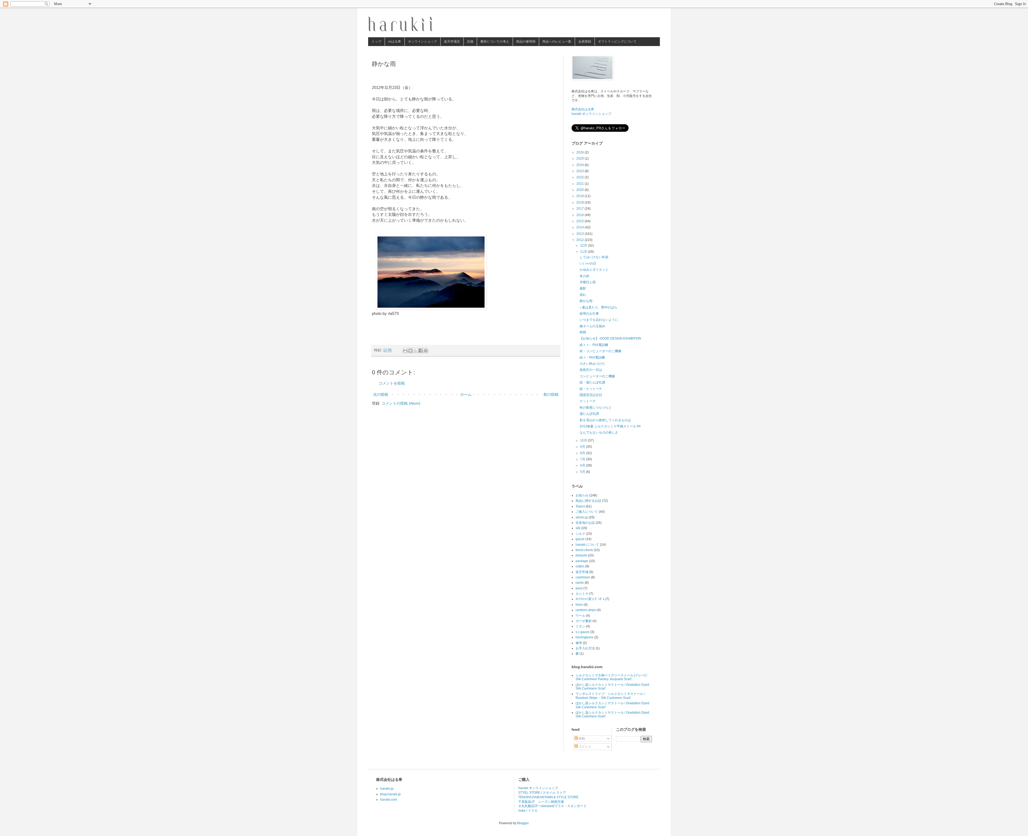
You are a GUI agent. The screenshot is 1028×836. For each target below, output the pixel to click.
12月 (584, 245)
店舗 (470, 41)
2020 (580, 190)
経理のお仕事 (589, 313)
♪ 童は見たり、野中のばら (598, 307)
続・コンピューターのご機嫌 (600, 351)
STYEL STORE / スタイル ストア (542, 792)
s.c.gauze (582, 632)
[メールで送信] (405, 350)
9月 (583, 447)
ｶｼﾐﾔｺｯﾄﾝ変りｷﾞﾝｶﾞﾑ (590, 599)
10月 (584, 440)
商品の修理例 (525, 41)
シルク (580, 534)
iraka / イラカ (528, 810)
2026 (580, 152)
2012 (580, 240)
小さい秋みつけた (592, 364)
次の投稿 (380, 394)
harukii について (587, 545)
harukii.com (388, 799)
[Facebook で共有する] (420, 350)
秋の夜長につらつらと (596, 407)
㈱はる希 (394, 41)
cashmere (583, 577)
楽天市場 (582, 572)
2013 (580, 234)
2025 (580, 158)
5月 (583, 472)
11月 (584, 252)
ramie (580, 583)
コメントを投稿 (392, 383)
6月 (583, 465)
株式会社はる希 (583, 109)
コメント (584, 746)
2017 (580, 208)
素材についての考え (494, 41)
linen (579, 605)
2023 (580, 171)
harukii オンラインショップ (591, 114)
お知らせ (582, 495)
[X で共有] (415, 350)
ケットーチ (588, 401)
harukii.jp (387, 788)
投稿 (581, 738)
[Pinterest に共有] (425, 350)
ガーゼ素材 (584, 621)
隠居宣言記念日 (591, 395)
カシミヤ (582, 594)
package (582, 561)
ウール (580, 615)
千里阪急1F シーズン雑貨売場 (541, 802)
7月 (583, 459)
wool (579, 588)
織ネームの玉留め (592, 326)
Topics (580, 506)
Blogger (522, 823)
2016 (580, 215)
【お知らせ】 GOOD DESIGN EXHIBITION (610, 338)
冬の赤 (584, 276)
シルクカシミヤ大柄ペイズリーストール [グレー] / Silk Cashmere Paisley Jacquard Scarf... (611, 677)
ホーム (465, 394)
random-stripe (586, 610)
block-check (584, 550)
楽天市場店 (452, 41)
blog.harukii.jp (390, 794)
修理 (579, 643)
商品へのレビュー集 (556, 41)
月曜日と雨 (588, 282)
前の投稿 (550, 394)
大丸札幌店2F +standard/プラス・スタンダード (552, 806)
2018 (580, 202)
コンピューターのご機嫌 (597, 376)
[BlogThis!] (410, 350)
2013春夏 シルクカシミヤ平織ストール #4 (610, 426)
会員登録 (584, 41)
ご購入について (587, 512)
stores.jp (582, 517)
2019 (580, 196)
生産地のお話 (585, 523)
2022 (580, 177)
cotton (580, 566)
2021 (580, 184)
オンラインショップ (422, 41)
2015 (580, 221)
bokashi (581, 555)
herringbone (585, 637)
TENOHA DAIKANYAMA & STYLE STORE (548, 797)
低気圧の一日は (591, 370)
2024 (580, 165)
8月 (583, 453)
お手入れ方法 (585, 648)
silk (578, 528)
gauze (580, 539)
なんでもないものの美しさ (599, 432)
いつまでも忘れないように (599, 320)
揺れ (583, 295)
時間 (583, 332)
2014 (580, 227)
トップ (376, 41)
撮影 (583, 288)
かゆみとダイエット (594, 270)
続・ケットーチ (591, 389)
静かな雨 (586, 301)
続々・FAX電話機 (592, 357)
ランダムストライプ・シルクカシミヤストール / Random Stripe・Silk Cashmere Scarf (610, 695)
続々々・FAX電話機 (594, 345)
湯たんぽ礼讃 (589, 414)
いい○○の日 (588, 263)
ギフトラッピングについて (617, 41)
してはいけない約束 (594, 257)
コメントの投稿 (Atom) (400, 403)
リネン (580, 626)
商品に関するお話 (588, 501)
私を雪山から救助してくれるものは (605, 420)
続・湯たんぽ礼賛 (592, 382)
